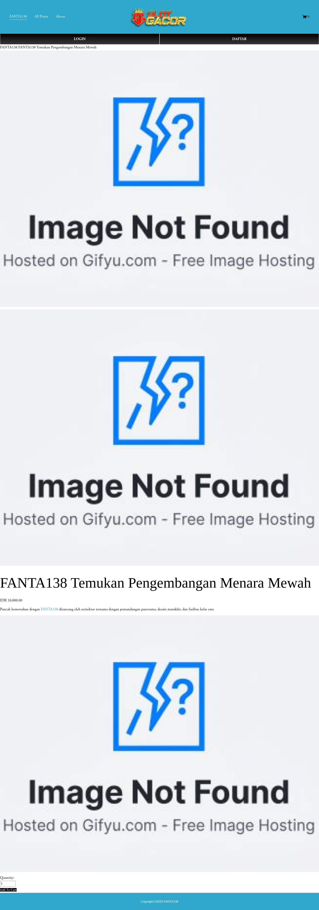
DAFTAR (239, 39)
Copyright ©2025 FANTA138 (159, 901)
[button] (8, 890)
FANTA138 (8, 47)
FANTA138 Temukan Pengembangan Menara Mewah (57, 47)
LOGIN (80, 39)
